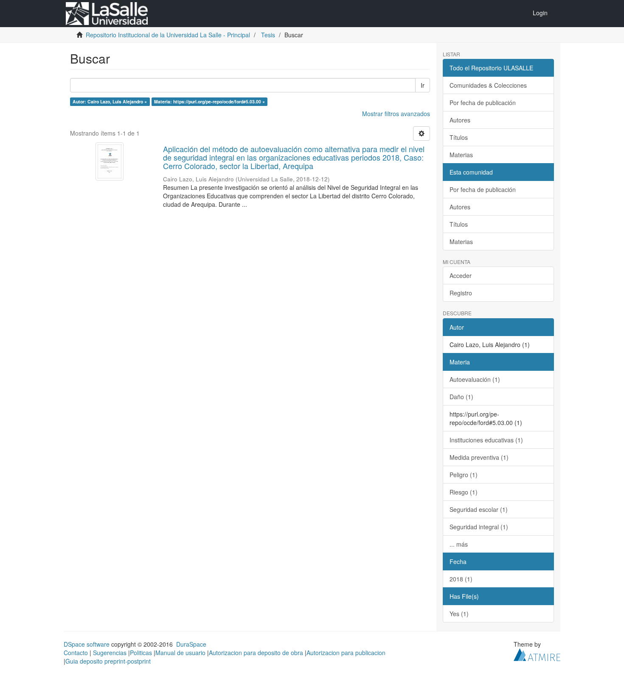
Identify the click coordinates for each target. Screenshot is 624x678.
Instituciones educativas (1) (486, 440)
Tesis (268, 35)
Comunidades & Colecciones (488, 85)
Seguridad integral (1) (479, 526)
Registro (461, 293)
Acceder (461, 275)
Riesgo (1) (464, 492)
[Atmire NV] (537, 653)
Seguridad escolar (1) (479, 509)
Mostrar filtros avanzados (396, 113)
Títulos (459, 137)
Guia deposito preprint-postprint (108, 661)
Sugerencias (109, 652)
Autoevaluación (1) (475, 379)
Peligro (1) (464, 474)
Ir (422, 85)
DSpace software (87, 644)
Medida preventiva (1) (479, 457)
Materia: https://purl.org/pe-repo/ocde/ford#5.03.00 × (209, 101)
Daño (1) (461, 396)
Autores (460, 120)
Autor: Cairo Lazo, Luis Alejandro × (110, 101)
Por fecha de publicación (483, 102)
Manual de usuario (180, 652)
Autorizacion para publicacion (345, 652)
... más (459, 544)
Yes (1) (459, 613)
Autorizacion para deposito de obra (256, 652)
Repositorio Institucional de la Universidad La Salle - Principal (168, 35)
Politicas (141, 652)
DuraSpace (191, 644)
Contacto (76, 652)
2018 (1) (461, 579)
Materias (461, 154)
